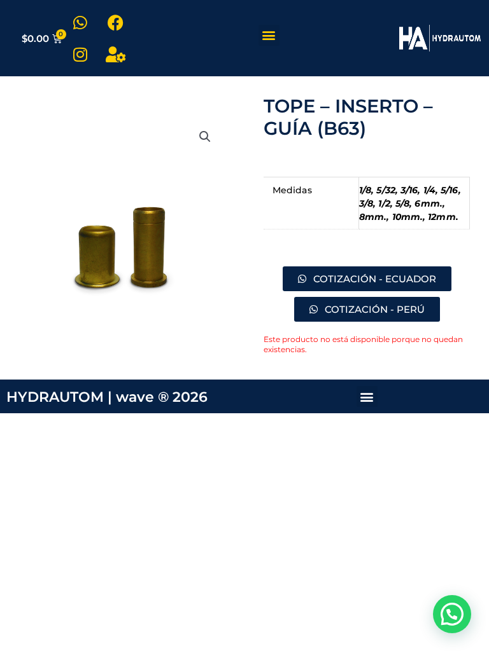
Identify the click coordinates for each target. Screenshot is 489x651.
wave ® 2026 (162, 396)
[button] (269, 35)
